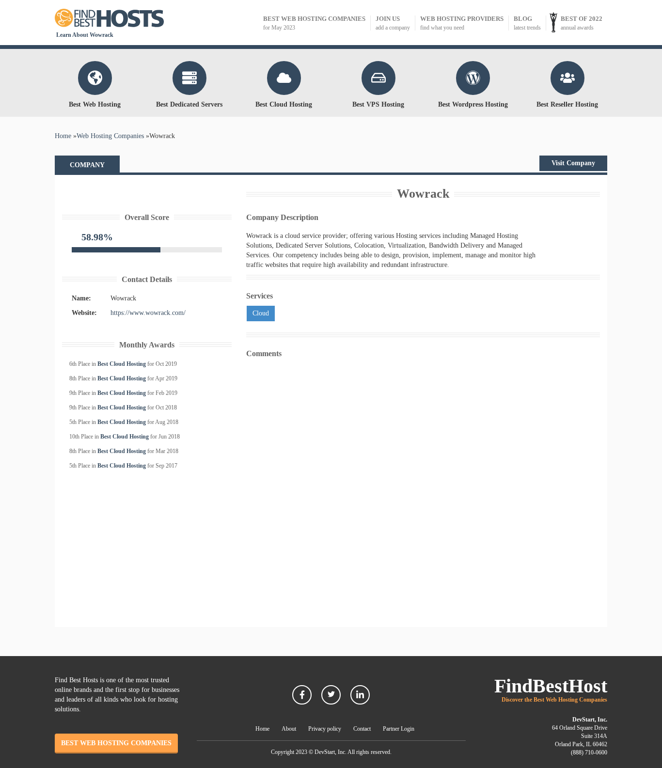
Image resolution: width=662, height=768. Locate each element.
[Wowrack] (147, 189)
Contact (362, 728)
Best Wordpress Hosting (473, 104)
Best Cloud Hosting (283, 104)
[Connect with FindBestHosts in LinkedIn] (360, 695)
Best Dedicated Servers (189, 104)
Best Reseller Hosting (567, 104)
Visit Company (573, 163)
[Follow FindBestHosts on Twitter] (331, 695)
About (289, 728)
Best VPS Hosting (378, 104)
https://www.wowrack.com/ (148, 312)
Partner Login (398, 728)
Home (262, 728)
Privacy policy (324, 728)
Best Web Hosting (95, 104)
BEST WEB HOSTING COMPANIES (116, 743)
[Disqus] (423, 483)
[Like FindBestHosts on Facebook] (302, 695)
